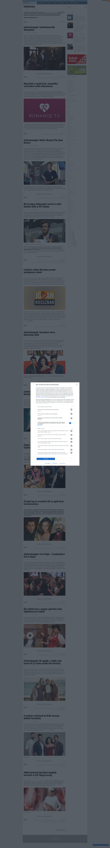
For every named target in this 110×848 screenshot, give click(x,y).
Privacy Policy (62, 463)
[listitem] (55, 406)
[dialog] (55, 424)
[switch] (70, 409)
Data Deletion (48, 463)
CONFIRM (45, 458)
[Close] (77, 385)
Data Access (55, 463)
